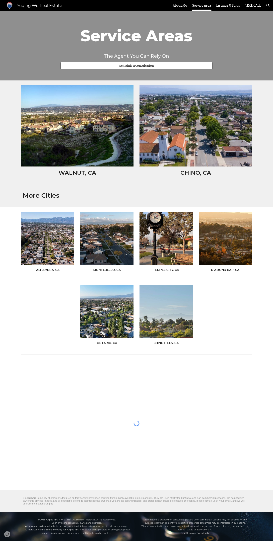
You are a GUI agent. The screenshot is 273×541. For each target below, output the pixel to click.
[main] (136, 36)
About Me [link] (180, 5)
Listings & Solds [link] (228, 5)
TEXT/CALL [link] (253, 5)
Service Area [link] (201, 5)
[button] (268, 5)
